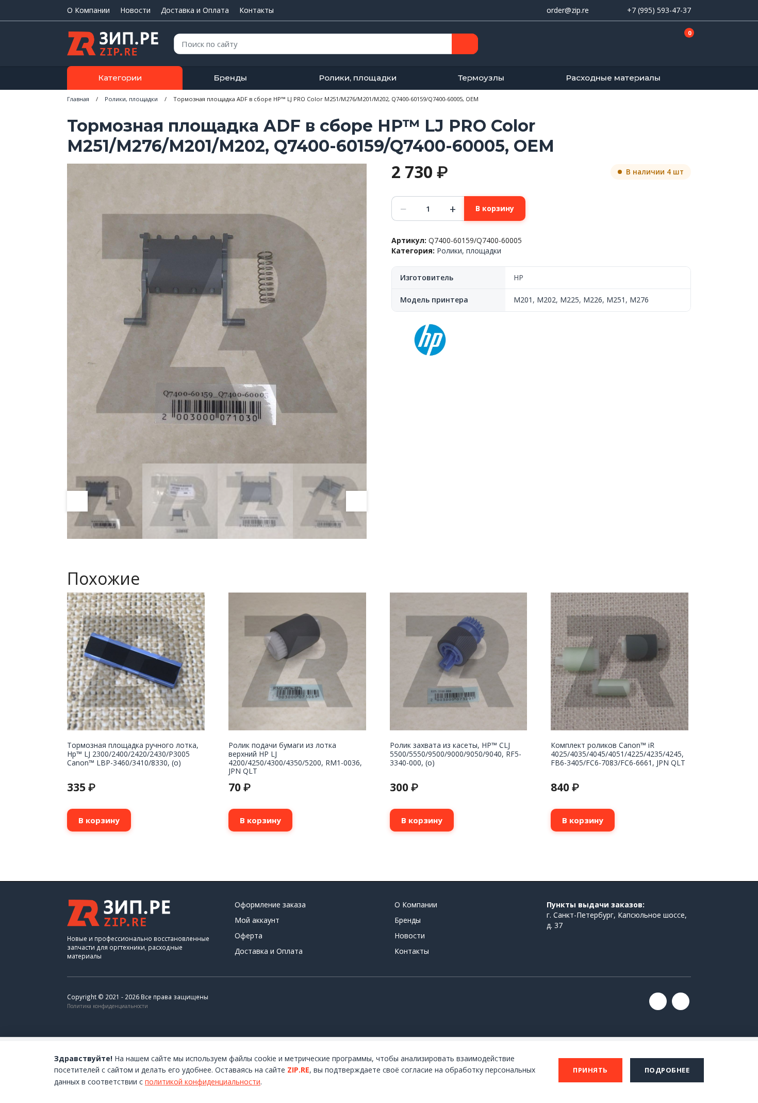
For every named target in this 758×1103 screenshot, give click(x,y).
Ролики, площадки (358, 78)
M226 (592, 300)
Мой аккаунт (257, 920)
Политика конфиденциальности (107, 1006)
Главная (78, 99)
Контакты (256, 10)
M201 (523, 300)
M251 (615, 300)
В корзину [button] (99, 820)
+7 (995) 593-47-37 (659, 10)
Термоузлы (481, 78)
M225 (569, 300)
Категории (120, 78)
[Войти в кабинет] (646, 44)
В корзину (494, 208)
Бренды (230, 78)
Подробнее (667, 1070)
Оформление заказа (270, 904)
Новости (135, 10)
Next (356, 501)
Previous (77, 501)
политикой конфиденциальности (202, 1081)
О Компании (88, 10)
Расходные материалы (613, 78)
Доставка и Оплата (195, 10)
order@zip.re (568, 10)
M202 (546, 300)
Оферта (248, 935)
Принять (590, 1070)
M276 (639, 300)
